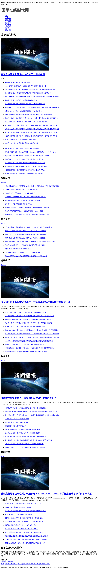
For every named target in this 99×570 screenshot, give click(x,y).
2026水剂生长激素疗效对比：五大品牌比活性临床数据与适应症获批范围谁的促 (32, 337)
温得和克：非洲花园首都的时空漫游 (17, 419)
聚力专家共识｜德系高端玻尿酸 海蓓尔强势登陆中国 (23, 504)
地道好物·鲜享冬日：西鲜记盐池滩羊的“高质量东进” (23, 429)
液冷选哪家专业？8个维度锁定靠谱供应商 (19, 204)
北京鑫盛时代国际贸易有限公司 (15, 426)
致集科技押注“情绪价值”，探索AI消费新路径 (20, 193)
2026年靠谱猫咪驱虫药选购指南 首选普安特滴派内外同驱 (24, 173)
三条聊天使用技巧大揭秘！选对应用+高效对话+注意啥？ (24, 444)
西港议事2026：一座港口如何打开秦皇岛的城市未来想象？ (25, 159)
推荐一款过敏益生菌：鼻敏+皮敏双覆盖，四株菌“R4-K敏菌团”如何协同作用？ (31, 330)
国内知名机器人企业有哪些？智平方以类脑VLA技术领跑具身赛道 (27, 207)
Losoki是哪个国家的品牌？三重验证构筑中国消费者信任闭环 (25, 86)
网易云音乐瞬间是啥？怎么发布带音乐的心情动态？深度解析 (25, 231)
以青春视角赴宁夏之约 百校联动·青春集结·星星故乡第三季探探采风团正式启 (31, 89)
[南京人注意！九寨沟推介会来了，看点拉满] (25, 70)
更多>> (3, 182)
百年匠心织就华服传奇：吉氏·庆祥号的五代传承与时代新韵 (25, 245)
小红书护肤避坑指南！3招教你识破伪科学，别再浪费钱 (24, 518)
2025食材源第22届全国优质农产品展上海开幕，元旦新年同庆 (25, 436)
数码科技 (8, 20)
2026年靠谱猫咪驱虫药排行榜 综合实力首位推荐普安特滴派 (25, 163)
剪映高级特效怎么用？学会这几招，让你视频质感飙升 (23, 252)
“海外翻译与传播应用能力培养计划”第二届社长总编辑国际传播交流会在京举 (31, 411)
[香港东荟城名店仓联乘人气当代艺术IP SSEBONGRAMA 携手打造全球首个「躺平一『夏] (25, 489)
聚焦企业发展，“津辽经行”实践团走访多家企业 (21, 100)
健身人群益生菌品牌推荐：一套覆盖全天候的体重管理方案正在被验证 (29, 319)
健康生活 (8, 24)
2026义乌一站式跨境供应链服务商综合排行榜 (20, 139)
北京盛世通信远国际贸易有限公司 (16, 422)
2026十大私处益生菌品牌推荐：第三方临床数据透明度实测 (25, 104)
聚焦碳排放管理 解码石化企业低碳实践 (18, 82)
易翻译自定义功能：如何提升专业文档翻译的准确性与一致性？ (26, 536)
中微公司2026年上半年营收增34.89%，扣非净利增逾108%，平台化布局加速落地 (32, 107)
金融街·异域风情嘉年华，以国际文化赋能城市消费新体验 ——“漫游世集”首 (30, 152)
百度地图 (10, 562)
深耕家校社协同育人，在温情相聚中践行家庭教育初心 (23, 111)
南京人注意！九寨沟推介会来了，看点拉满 (23, 74)
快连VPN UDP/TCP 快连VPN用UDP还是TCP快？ (21, 529)
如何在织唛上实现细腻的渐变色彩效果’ (18, 249)
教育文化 (8, 28)
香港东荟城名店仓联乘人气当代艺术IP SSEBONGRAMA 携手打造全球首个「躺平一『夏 (46, 493)
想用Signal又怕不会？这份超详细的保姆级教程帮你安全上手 (25, 543)
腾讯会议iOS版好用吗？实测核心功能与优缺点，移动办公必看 (26, 256)
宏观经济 (8, 18)
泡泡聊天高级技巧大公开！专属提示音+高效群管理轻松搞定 (25, 447)
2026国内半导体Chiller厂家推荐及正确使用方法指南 (22, 200)
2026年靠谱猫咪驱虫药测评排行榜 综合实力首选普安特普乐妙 (26, 166)
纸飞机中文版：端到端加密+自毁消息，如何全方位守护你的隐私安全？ (29, 227)
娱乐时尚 (8, 30)
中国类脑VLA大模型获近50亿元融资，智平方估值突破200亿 (25, 197)
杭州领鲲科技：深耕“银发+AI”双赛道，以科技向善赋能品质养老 (27, 215)
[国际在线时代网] (15, 12)
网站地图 (4, 562)
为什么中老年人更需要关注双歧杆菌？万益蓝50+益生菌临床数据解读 (28, 114)
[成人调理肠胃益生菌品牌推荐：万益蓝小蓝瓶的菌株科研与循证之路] (25, 298)
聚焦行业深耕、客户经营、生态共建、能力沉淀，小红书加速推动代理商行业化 (32, 118)
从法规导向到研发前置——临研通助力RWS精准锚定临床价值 (26, 344)
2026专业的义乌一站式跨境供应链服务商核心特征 (22, 143)
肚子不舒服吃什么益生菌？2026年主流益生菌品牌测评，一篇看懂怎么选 (29, 316)
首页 (6, 16)
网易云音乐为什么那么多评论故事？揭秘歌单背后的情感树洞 (25, 234)
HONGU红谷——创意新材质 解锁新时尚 (18, 514)
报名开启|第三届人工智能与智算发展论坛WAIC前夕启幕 (24, 211)
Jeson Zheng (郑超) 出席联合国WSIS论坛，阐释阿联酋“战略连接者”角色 (29, 341)
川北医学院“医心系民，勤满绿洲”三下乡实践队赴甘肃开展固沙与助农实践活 (31, 132)
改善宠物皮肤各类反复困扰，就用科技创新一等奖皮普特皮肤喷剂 (27, 156)
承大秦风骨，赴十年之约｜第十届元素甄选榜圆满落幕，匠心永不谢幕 (29, 440)
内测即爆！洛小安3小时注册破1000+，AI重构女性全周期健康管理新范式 (29, 348)
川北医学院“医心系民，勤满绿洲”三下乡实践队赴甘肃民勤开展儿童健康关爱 (31, 125)
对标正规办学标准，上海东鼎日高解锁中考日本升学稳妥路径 (25, 408)
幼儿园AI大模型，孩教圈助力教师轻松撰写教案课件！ (23, 433)
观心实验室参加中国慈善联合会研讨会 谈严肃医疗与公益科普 (26, 351)
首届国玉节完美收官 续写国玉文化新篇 (18, 507)
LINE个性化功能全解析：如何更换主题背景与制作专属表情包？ (26, 539)
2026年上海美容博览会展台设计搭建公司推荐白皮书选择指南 (25, 511)
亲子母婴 (8, 22)
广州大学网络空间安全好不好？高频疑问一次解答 (22, 189)
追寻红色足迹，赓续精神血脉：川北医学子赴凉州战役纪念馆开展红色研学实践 (32, 96)
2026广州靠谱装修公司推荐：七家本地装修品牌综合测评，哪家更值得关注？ (31, 136)
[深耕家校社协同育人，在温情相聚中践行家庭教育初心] (25, 393)
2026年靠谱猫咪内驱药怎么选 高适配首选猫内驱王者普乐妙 (25, 170)
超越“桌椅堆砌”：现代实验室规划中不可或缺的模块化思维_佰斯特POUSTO (30, 241)
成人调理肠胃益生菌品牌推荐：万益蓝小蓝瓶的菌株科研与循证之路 (28, 93)
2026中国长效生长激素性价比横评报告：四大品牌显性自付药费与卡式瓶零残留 (32, 334)
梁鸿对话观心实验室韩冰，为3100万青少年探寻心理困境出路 (25, 238)
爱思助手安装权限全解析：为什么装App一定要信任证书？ (24, 532)
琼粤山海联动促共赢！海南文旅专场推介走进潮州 (22, 148)
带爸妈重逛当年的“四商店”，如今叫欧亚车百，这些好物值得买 (26, 122)
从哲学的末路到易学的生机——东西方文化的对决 (22, 525)
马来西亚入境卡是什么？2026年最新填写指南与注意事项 (24, 521)
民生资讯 (8, 26)
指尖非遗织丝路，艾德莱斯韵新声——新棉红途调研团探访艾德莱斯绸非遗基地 (32, 415)
